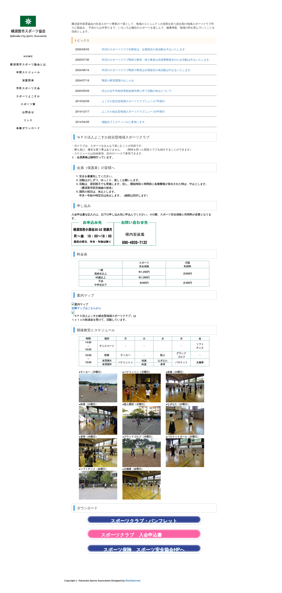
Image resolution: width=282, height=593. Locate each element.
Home (28, 56)
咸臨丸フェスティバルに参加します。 (124, 122)
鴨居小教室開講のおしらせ (118, 80)
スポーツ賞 (28, 104)
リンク (28, 120)
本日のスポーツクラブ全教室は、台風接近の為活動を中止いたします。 (145, 49)
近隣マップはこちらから (86, 308)
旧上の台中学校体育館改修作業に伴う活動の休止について (137, 91)
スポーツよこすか (28, 96)
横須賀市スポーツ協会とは (28, 64)
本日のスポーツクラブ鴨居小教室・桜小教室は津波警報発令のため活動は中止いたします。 (157, 59)
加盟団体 (28, 80)
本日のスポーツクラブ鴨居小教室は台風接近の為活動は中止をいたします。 (147, 70)
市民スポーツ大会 (28, 88)
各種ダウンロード (28, 128)
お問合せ (28, 112)
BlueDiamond (132, 580)
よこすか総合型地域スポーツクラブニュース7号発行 (133, 101)
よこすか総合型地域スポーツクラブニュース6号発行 (133, 111)
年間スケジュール (28, 72)
